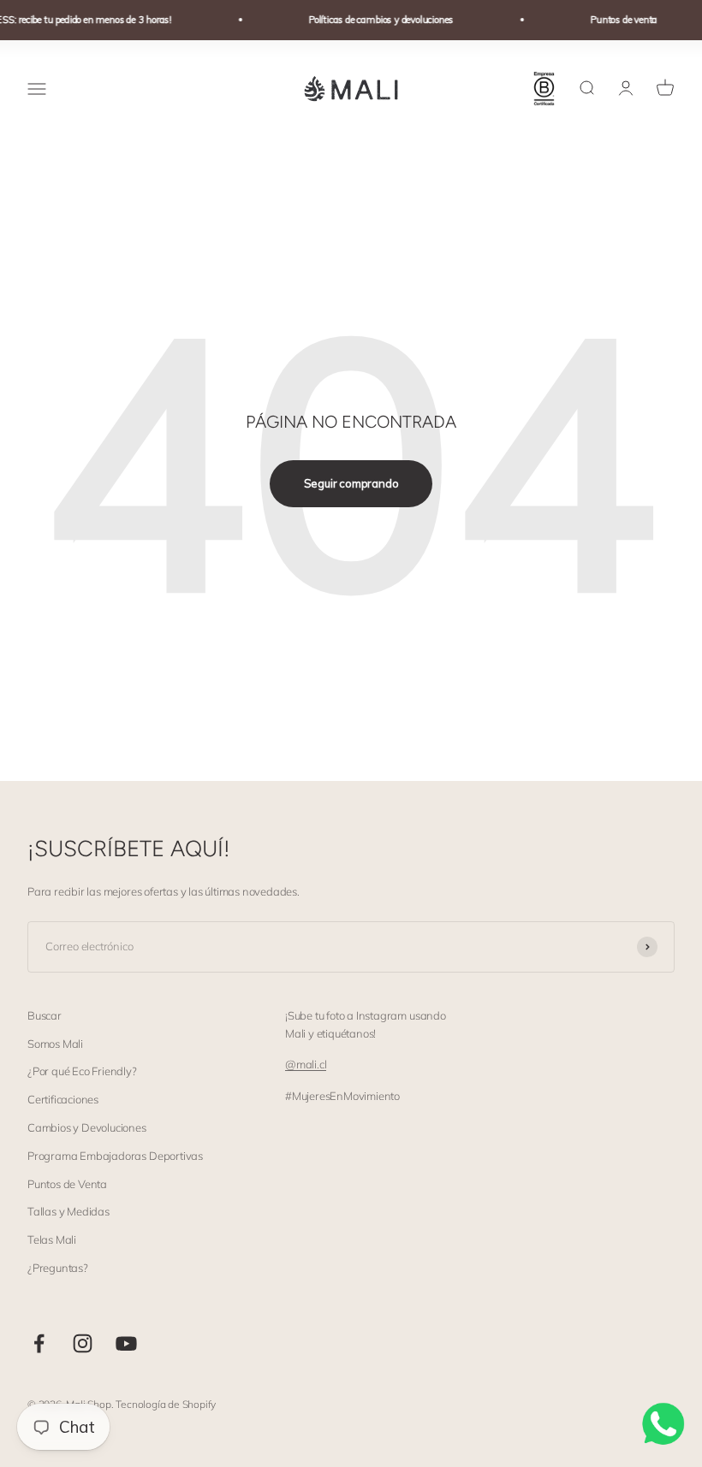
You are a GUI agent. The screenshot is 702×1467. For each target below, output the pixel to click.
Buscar (44, 1015)
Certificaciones (62, 1099)
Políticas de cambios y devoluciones (374, 20)
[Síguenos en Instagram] (82, 1343)
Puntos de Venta (67, 1184)
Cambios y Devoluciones (86, 1127)
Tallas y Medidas (68, 1211)
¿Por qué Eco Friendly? (82, 1071)
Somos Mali (55, 1043)
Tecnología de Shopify (166, 1404)
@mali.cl (305, 1064)
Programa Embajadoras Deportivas (115, 1155)
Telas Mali (51, 1239)
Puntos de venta (617, 20)
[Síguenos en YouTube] (126, 1343)
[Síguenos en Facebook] (39, 1343)
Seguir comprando (351, 483)
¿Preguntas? (57, 1268)
